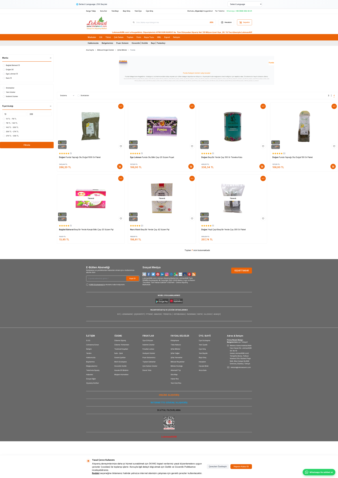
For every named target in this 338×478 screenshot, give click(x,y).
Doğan (62, 157)
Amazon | (158, 314)
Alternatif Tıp (176, 370)
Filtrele (27, 145)
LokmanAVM (169, 436)
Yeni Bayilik (203, 353)
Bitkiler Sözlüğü (177, 366)
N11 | (119, 314)
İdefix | (200, 314)
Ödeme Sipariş (120, 340)
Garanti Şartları (120, 357)
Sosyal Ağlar (91, 379)
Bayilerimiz (90, 362)
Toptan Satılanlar (149, 362)
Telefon (221, 11)
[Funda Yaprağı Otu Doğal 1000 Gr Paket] (91, 126)
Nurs (132, 229)
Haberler (89, 375)
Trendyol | (168, 314)
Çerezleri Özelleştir (218, 466)
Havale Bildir (204, 366)
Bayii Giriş (202, 357)
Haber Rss (175, 379)
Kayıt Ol (132, 278)
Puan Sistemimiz (149, 357)
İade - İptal (118, 353)
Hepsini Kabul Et (241, 466)
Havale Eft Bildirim (121, 370)
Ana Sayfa (90, 50)
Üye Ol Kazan (148, 340)
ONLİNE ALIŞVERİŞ (169, 395)
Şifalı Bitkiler (122, 50)
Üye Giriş (202, 349)
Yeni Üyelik (203, 345)
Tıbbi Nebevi (176, 345)
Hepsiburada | (180, 314)
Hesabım (202, 362)
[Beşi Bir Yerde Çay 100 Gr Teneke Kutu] (233, 126)
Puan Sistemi (122, 43)
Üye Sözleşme (204, 340)
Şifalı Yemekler (176, 357)
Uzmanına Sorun (92, 345)
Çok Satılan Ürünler (150, 366)
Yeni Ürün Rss (176, 383)
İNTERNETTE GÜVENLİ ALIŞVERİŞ (169, 402)
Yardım (89, 353)
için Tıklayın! (237, 341)
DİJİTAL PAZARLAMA (169, 410)
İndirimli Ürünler (148, 345)
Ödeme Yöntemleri (121, 345)
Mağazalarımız (91, 366)
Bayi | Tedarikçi (158, 43)
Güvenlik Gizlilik (120, 366)
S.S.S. (88, 340)
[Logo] (102, 22)
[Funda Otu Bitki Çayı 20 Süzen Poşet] (162, 126)
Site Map (174, 375)
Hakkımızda (93, 43)
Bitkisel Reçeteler (177, 362)
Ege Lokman (136, 157)
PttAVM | (149, 314)
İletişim (89, 349)
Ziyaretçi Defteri (92, 383)
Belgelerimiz (107, 43)
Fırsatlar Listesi (148, 349)
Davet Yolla (147, 370)
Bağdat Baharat (66, 229)
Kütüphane (175, 340)
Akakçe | (217, 314)
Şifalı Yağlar (175, 353)
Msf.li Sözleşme (120, 362)
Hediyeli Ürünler (149, 353)
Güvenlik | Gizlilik (140, 43)
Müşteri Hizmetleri (121, 375)
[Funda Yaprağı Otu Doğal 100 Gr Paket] (304, 126)
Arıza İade (203, 370)
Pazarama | (191, 314)
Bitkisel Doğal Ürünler (105, 50)
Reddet (95, 473)
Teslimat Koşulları (121, 349)
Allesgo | (208, 314)
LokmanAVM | (127, 314)
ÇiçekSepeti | (139, 314)
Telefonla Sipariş (92, 370)
